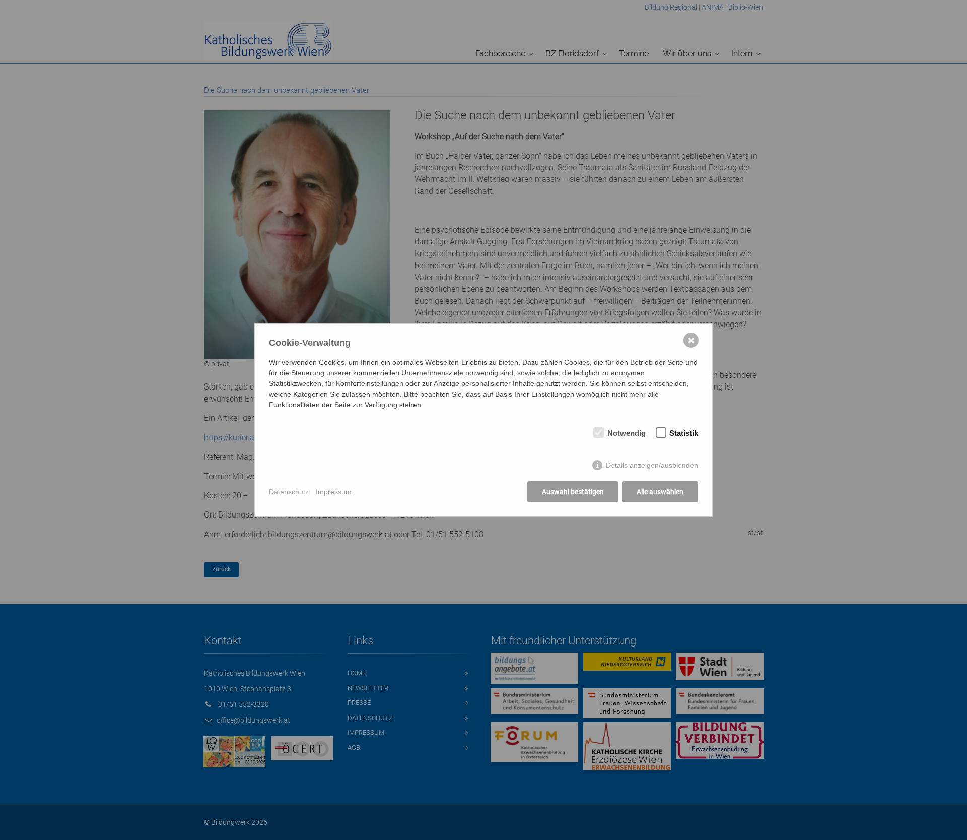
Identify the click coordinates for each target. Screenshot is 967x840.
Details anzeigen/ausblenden (652, 465)
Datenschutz (289, 492)
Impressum (334, 492)
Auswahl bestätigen (573, 492)
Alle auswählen (660, 492)
